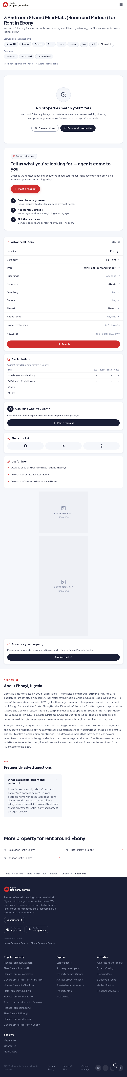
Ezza (50, 44)
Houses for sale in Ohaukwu (19, 996)
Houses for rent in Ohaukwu (19, 985)
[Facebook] (98, 1068)
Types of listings (106, 968)
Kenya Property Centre (16, 943)
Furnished (26, 56)
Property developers (68, 968)
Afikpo (25, 44)
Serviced (11, 56)
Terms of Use (67, 1068)
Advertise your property (110, 962)
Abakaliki (11, 44)
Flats (29, 873)
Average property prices (70, 979)
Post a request (27, 188)
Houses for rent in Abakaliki (18, 962)
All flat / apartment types (20, 63)
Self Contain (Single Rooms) (21, 381)
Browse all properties (79, 128)
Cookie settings (85, 1068)
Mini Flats (41, 873)
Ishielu (73, 44)
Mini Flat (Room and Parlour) (21, 375)
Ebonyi (38, 44)
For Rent (18, 873)
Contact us (10, 1045)
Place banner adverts (108, 990)
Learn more (13, 920)
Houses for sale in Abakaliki (18, 973)
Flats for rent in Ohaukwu (17, 990)
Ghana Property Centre (42, 943)
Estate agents (64, 962)
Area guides (63, 996)
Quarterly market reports (70, 985)
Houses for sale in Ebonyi (17, 1018)
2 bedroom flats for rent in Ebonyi (22, 1024)
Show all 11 (106, 44)
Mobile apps (10, 1051)
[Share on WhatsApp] (101, 446)
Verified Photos (105, 985)
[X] (105, 1068)
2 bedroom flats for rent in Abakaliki (23, 979)
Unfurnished (44, 56)
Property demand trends (70, 973)
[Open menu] (121, 4)
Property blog (64, 990)
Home (7, 873)
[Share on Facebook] (25, 446)
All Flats (12, 393)
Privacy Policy (51, 1068)
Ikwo (61, 44)
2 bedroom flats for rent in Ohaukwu (23, 1002)
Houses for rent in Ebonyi (17, 1007)
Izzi (93, 44)
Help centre (10, 1040)
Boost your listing (106, 979)
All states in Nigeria (48, 63)
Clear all (116, 242)
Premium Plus (104, 973)
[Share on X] (63, 446)
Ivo (84, 44)
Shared (54, 873)
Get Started (61, 657)
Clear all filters (47, 128)
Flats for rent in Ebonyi (16, 1013)
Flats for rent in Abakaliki (17, 968)
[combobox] (71, 251)
